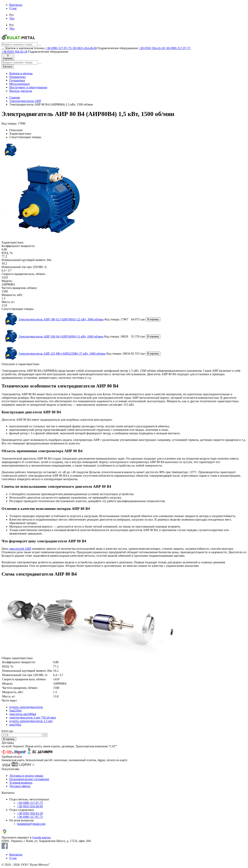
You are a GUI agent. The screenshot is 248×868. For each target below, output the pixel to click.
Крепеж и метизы (21, 73)
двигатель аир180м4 (22, 714)
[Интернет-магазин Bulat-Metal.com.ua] (18, 40)
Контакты (15, 4)
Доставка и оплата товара (26, 775)
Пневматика (17, 77)
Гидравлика (17, 80)
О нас (13, 8)
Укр (11, 18)
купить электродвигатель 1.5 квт (31, 721)
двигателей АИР (20, 548)
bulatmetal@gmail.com (31, 823)
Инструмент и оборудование (28, 87)
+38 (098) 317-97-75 (58, 48)
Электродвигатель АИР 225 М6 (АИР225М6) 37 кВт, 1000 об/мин (62, 353)
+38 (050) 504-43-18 (151, 48)
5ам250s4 (15, 710)
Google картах (41, 837)
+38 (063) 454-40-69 (84, 48)
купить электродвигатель (26, 707)
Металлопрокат (19, 83)
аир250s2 (15, 724)
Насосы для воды (20, 90)
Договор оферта (19, 786)
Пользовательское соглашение (29, 779)
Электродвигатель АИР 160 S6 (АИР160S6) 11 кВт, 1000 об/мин (60, 336)
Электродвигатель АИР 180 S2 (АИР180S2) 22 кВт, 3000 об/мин (61, 319)
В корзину (153, 319)
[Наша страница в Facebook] (5, 848)
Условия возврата (20, 782)
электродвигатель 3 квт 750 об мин (32, 717)
